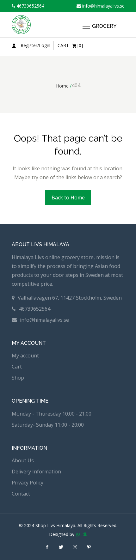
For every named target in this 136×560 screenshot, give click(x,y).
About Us (23, 460)
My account (25, 355)
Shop (18, 377)
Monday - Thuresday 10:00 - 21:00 (51, 413)
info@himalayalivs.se (103, 6)
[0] (70, 45)
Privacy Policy (27, 482)
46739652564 (29, 6)
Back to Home (68, 197)
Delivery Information (36, 471)
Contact (21, 493)
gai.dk (81, 534)
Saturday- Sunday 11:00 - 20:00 (48, 424)
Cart (17, 366)
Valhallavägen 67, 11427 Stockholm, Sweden (70, 297)
